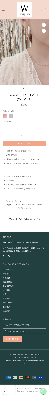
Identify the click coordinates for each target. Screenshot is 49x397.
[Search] (42, 10)
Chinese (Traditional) (18, 354)
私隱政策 (6, 298)
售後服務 (6, 278)
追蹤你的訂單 (8, 269)
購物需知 (6, 273)
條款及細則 (7, 302)
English (31, 354)
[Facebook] (4, 255)
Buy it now (24, 143)
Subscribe (12, 339)
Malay (37, 354)
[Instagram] (9, 255)
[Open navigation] (3, 10)
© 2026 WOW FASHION (24, 357)
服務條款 (6, 307)
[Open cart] (46, 9)
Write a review (24, 208)
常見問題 (6, 290)
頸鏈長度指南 (8, 286)
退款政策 (6, 311)
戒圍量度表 (7, 282)
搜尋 (4, 294)
